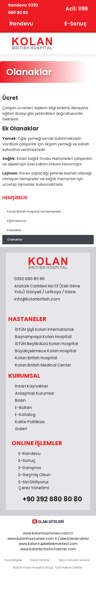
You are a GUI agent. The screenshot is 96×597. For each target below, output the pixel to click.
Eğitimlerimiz (17, 221)
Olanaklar (14, 239)
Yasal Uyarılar (40, 560)
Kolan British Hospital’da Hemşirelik (34, 211)
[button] (78, 43)
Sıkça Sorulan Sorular (74, 560)
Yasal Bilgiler (13, 560)
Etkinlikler (14, 230)
